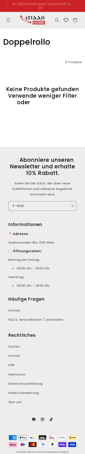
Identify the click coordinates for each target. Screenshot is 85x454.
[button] (8, 20)
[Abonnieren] (72, 206)
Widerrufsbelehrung (23, 393)
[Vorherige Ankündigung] (7, 5)
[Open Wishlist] (66, 20)
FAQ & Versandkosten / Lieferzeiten (35, 320)
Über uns (15, 402)
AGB (11, 365)
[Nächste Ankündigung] (77, 5)
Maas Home (35, 452)
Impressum (17, 374)
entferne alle (50, 102)
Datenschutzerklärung (25, 384)
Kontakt (14, 310)
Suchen (14, 346)
